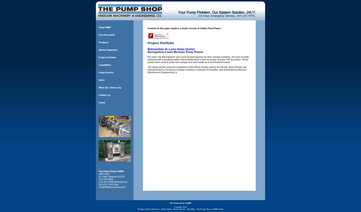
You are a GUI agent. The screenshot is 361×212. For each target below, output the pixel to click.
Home (102, 102)
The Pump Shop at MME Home (210, 209)
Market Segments (108, 50)
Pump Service (106, 72)
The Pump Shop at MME (111, 171)
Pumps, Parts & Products (148, 209)
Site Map (191, 209)
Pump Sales (166, 209)
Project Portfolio (107, 57)
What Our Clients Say (110, 87)
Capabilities (105, 65)
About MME (105, 27)
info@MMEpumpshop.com (112, 187)
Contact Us (105, 95)
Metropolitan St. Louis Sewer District (171, 48)
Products (103, 42)
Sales (102, 80)
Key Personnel (107, 35)
